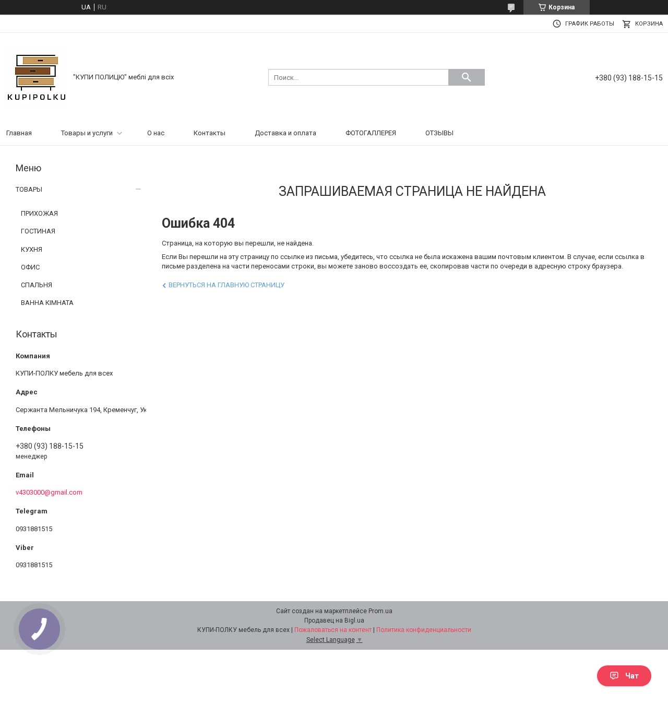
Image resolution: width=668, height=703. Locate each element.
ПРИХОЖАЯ (39, 213)
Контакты (209, 133)
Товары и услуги (87, 133)
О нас (155, 133)
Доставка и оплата (285, 133)
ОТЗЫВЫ (439, 133)
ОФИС (30, 267)
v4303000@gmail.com (49, 492)
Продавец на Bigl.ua (334, 620)
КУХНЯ (31, 249)
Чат (632, 676)
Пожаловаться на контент (333, 630)
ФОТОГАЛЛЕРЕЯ (370, 133)
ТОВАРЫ (29, 189)
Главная (19, 133)
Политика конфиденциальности (423, 630)
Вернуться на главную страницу (226, 285)
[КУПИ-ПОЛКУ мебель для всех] (36, 76)
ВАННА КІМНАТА (47, 303)
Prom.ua (380, 611)
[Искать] (466, 77)
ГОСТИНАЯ (38, 231)
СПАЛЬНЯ (36, 285)
